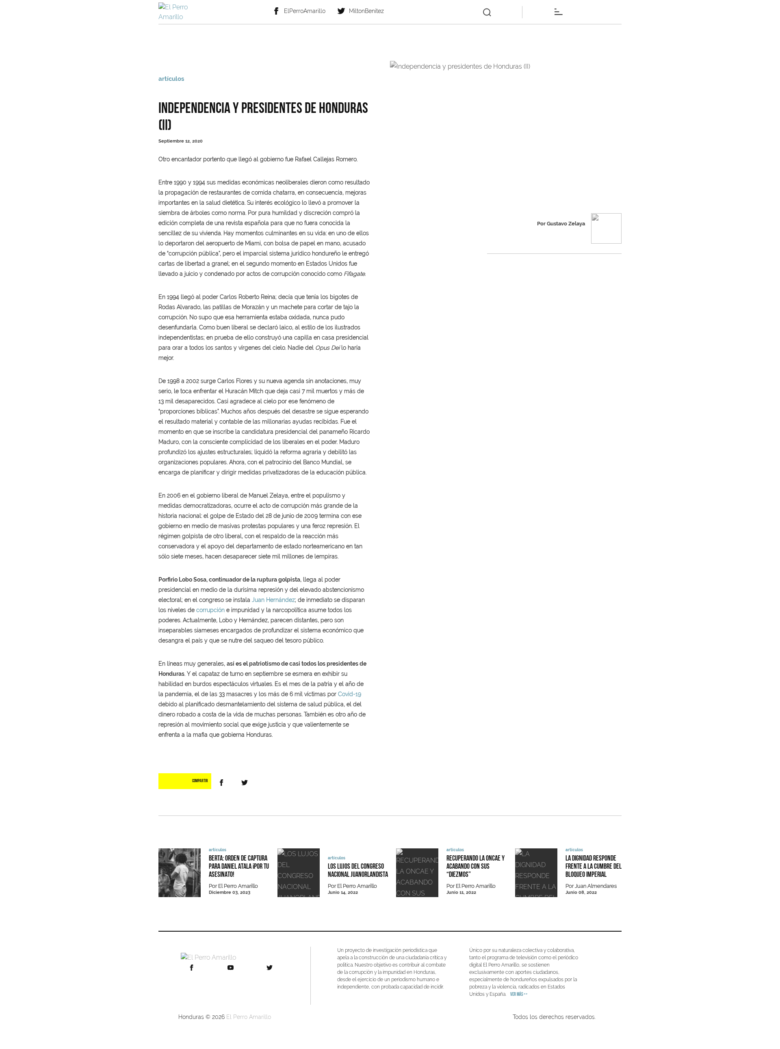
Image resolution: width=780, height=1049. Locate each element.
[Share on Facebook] (223, 782)
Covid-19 (349, 694)
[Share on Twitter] (246, 782)
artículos (171, 78)
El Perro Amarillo (248, 1017)
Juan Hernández (273, 600)
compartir (200, 781)
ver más (519, 994)
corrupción (210, 610)
